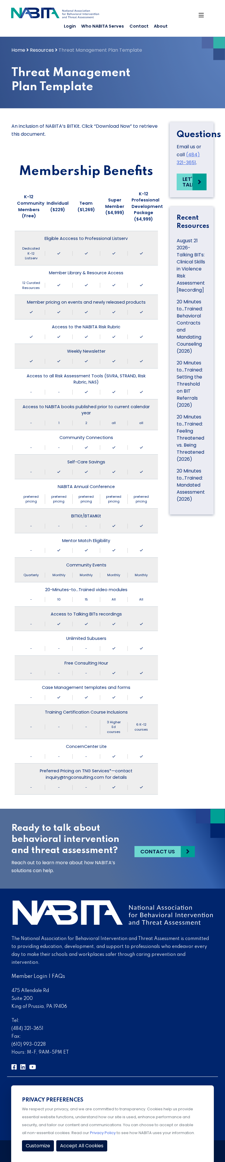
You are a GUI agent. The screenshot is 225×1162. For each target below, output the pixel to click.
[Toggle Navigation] (203, 16)
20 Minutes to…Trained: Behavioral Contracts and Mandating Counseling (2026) (190, 326)
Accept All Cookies (81, 1145)
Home (18, 50)
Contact (139, 26)
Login (70, 26)
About (161, 26)
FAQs (58, 976)
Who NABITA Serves (102, 26)
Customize (38, 1145)
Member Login (29, 976)
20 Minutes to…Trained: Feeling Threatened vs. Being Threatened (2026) (190, 438)
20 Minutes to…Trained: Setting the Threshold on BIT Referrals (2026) (190, 383)
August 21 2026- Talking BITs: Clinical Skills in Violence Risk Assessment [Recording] (191, 265)
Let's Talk (189, 181)
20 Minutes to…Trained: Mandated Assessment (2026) (191, 485)
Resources (42, 50)
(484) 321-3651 (27, 1028)
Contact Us (157, 851)
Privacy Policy (103, 1132)
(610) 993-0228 (28, 1044)
